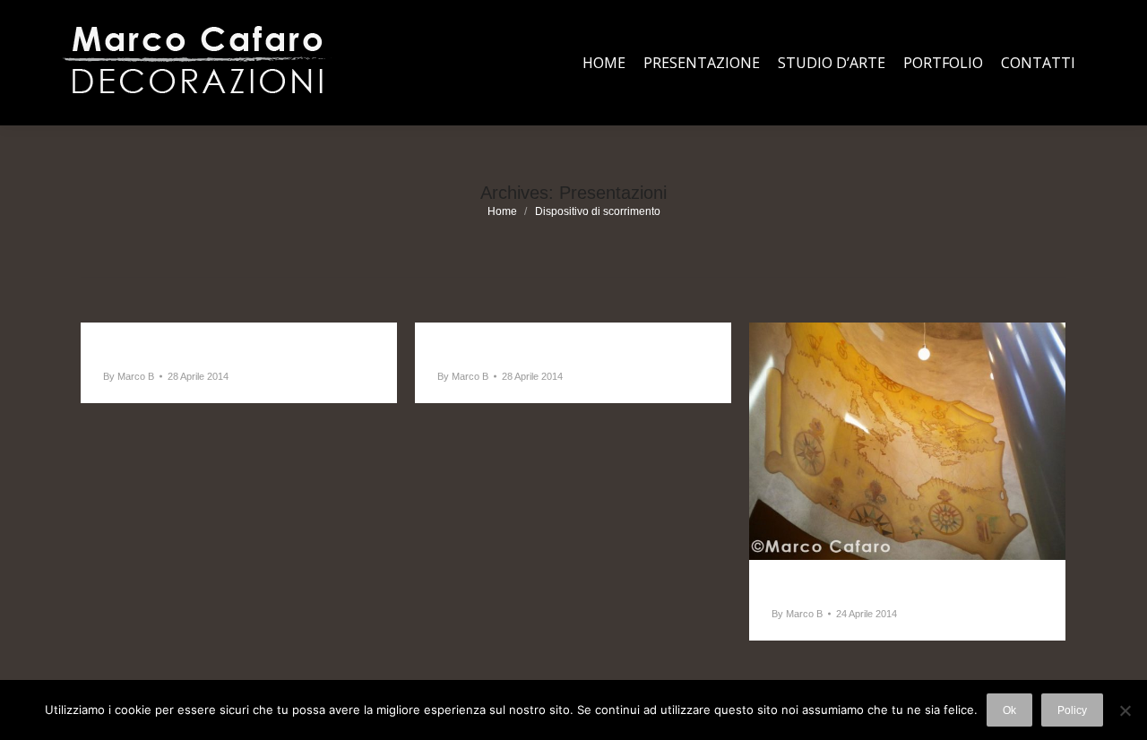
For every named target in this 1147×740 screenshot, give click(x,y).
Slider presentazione (183, 349)
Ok (1009, 710)
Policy (1072, 710)
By (128, 376)
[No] (1125, 710)
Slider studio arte (504, 349)
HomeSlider (816, 587)
